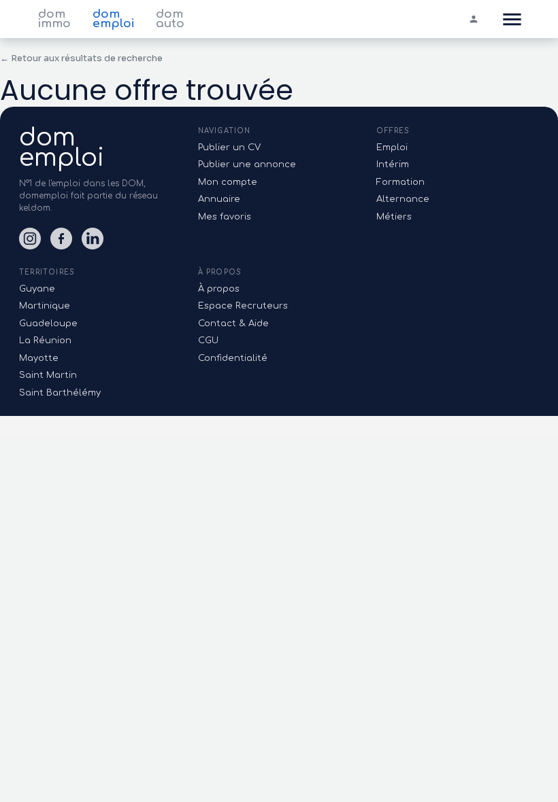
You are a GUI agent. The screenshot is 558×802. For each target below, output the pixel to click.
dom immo (54, 19)
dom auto (170, 19)
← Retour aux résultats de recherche (81, 58)
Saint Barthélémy (60, 393)
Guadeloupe (48, 323)
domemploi (61, 147)
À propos (219, 289)
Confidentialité (232, 358)
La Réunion (45, 340)
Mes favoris (224, 217)
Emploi (392, 147)
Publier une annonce (247, 164)
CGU (208, 340)
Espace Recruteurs (243, 306)
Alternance (402, 199)
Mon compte (227, 182)
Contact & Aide (233, 323)
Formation (400, 182)
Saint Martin (48, 375)
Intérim (392, 164)
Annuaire (219, 199)
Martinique (44, 306)
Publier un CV (229, 147)
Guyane (37, 289)
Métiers (394, 217)
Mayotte (39, 358)
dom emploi (113, 19)
